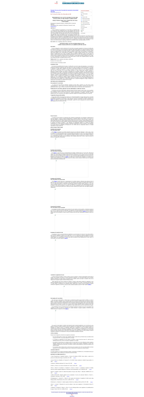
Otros (83, 30)
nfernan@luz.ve (53, 26)
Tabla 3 (66, 238)
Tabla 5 (66, 308)
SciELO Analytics (85, 21)
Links (75, 357)
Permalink (83, 33)
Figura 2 (55, 181)
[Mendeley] (81, 30)
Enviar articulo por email (86, 24)
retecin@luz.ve (72, 396)
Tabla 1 (52, 99)
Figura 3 (84, 211)
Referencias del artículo (86, 18)
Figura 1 (55, 152)
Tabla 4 (89, 284)
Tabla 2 (55, 131)
